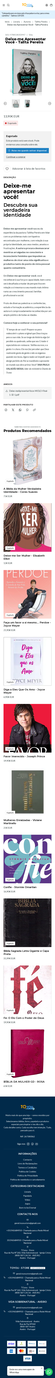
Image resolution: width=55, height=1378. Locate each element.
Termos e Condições (27, 1167)
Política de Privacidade (27, 1175)
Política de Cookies (27, 1171)
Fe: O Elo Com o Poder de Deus (24, 1017)
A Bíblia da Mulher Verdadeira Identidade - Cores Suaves (22, 490)
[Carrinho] (51, 5)
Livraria (16, 22)
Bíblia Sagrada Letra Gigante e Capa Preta (26, 952)
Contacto (27, 1159)
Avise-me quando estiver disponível (29, 150)
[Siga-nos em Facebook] (32, 1143)
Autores (27, 22)
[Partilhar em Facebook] (6, 410)
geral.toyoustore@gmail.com (28, 1223)
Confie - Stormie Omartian (20, 887)
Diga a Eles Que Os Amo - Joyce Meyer (24, 691)
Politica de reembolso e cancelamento (27, 1179)
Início (7, 22)
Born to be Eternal (27, 1207)
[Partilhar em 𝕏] (13, 410)
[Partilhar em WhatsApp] (20, 410)
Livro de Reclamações (27, 1163)
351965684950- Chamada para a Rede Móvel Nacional (27, 1241)
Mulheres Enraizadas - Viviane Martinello (23, 822)
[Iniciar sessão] (47, 5)
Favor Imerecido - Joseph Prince (24, 756)
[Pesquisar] (8, 5)
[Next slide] (49, 103)
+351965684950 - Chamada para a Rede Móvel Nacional (29, 1279)
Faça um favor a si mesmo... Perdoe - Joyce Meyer (27, 624)
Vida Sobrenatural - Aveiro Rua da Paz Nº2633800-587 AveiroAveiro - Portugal (27, 1325)
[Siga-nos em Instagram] (28, 1143)
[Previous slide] (6, 103)
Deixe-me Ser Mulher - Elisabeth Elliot (24, 557)
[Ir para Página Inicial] (27, 5)
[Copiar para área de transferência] (34, 410)
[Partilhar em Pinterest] (27, 410)
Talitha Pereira (41, 22)
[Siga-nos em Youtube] (36, 1143)
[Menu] (4, 5)
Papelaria (27, 1195)
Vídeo (27, 1199)
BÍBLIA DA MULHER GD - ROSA (24, 1081)
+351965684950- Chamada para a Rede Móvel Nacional (27, 1231)
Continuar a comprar (16, 157)
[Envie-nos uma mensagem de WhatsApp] (49, 1372)
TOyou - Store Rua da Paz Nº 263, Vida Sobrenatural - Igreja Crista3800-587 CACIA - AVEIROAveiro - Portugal (27, 1254)
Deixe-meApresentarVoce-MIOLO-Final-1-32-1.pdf (28, 393)
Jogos (27, 1203)
